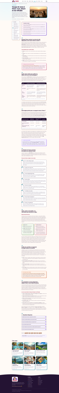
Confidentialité (40, 381)
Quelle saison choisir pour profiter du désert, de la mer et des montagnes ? (16, 26)
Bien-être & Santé (30, 385)
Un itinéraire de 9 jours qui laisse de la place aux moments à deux (16, 31)
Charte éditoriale (40, 382)
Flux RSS (40, 384)
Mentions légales (40, 380)
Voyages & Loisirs (16, 3)
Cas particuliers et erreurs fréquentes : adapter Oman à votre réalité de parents (16, 38)
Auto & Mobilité (30, 381)
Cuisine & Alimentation (30, 380)
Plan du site (40, 383)
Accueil (12, 3)
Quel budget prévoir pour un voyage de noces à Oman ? (16, 28)
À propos (40, 378)
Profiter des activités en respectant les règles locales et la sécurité (16, 35)
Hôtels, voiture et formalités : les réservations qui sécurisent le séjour (16, 33)
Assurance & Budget (30, 382)
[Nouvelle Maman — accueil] (15, 1)
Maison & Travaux (30, 379)
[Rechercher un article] (46, 1)
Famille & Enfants (30, 378)
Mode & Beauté (30, 384)
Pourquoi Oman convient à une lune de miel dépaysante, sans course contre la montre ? (16, 24)
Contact (39, 379)
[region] (34, 91)
